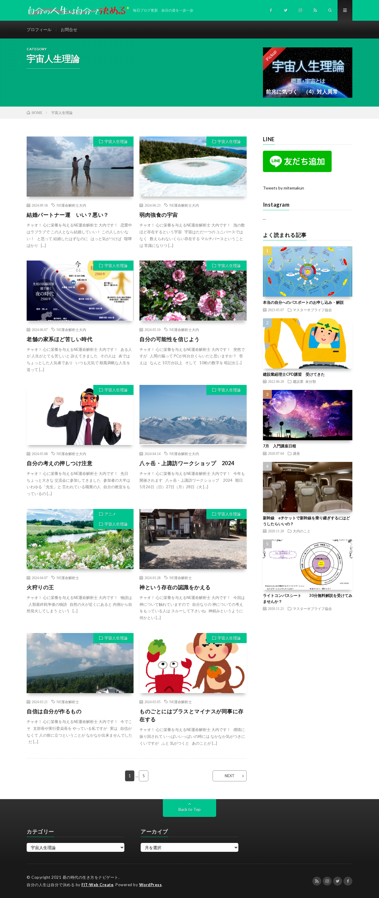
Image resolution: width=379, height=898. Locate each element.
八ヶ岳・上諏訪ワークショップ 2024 (186, 463)
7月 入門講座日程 (279, 446)
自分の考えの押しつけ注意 (59, 463)
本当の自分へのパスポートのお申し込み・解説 (303, 302)
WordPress (150, 884)
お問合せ (69, 29)
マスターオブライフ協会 (312, 309)
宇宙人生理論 (116, 141)
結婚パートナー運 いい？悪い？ (68, 214)
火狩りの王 (40, 587)
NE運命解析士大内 (71, 205)
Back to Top (190, 809)
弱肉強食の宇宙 (158, 214)
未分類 (310, 381)
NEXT (230, 775)
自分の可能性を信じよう (169, 339)
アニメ (110, 514)
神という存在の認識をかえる (175, 587)
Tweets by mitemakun (283, 187)
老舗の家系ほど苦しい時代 (59, 339)
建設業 (298, 381)
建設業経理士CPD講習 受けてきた (294, 374)
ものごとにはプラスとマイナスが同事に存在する (191, 715)
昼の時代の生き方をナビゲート (90, 877)
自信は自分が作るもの (54, 711)
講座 (296, 453)
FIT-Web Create (97, 884)
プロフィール (39, 29)
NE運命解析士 (68, 577)
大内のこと (302, 531)
